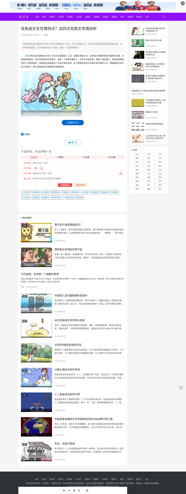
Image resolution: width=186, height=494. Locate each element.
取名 (137, 158)
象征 (137, 185)
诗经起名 (94, 192)
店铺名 (70, 17)
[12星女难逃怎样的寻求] (36, 377)
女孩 (148, 162)
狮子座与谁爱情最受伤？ (68, 224)
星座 (46, 35)
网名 (122, 17)
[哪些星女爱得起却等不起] (36, 257)
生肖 (160, 174)
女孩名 (61, 17)
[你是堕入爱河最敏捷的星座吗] (36, 303)
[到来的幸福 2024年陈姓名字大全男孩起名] (138, 67)
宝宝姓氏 (27, 163)
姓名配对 (79, 197)
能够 (137, 181)
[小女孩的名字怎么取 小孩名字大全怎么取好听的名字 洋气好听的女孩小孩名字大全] (138, 138)
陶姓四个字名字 (152, 112)
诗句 (160, 181)
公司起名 (45, 192)
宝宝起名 (35, 197)
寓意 (160, 166)
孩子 (137, 166)
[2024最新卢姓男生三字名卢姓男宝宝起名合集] (138, 103)
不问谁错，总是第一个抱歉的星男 (40, 274)
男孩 (137, 177)
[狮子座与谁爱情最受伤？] (36, 232)
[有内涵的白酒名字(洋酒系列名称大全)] (138, 55)
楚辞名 (96, 17)
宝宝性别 (27, 168)
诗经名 (105, 17)
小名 (147, 17)
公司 (160, 154)
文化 (160, 170)
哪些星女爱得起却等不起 (68, 249)
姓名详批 (69, 197)
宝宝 (148, 166)
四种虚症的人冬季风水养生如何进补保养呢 (148, 91)
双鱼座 (28, 56)
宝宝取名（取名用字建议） (52, 197)
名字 (160, 158)
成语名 (87, 17)
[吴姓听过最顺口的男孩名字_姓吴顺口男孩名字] (138, 79)
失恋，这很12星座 (65, 443)
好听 (160, 162)
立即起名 (64, 185)
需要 (148, 189)
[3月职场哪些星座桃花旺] (36, 353)
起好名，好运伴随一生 (38, 151)
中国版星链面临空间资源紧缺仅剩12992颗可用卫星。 (85, 419)
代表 (148, 154)
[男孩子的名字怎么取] (138, 43)
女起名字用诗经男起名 (154, 124)
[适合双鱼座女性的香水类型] (36, 328)
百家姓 (130, 17)
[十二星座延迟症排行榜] (36, 402)
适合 (160, 185)
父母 (148, 174)
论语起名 (65, 192)
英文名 (139, 17)
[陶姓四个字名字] (138, 115)
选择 (137, 189)
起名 (44, 17)
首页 (37, 17)
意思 (137, 170)
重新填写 (80, 185)
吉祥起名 (114, 192)
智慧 (137, 174)
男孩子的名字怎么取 (153, 40)
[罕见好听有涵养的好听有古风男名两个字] (138, 31)
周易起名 (75, 192)
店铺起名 (35, 192)
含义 (137, 162)
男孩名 (52, 17)
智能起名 (104, 192)
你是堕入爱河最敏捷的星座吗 (71, 295)
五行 (137, 154)
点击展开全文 (73, 122)
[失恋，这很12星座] (36, 451)
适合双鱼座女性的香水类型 (70, 320)
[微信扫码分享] (64, 490)
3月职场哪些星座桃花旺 (68, 344)
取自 (148, 158)
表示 (148, 181)
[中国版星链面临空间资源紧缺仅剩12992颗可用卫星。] (36, 427)
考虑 (160, 177)
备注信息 (27, 178)
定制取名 (55, 192)
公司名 (79, 17)
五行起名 (85, 192)
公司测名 (25, 197)
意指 (148, 170)
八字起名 (25, 192)
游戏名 (114, 17)
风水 (160, 189)
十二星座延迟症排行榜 (67, 394)
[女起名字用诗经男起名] (138, 127)
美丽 (148, 177)
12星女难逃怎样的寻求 (67, 369)
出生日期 (27, 173)
